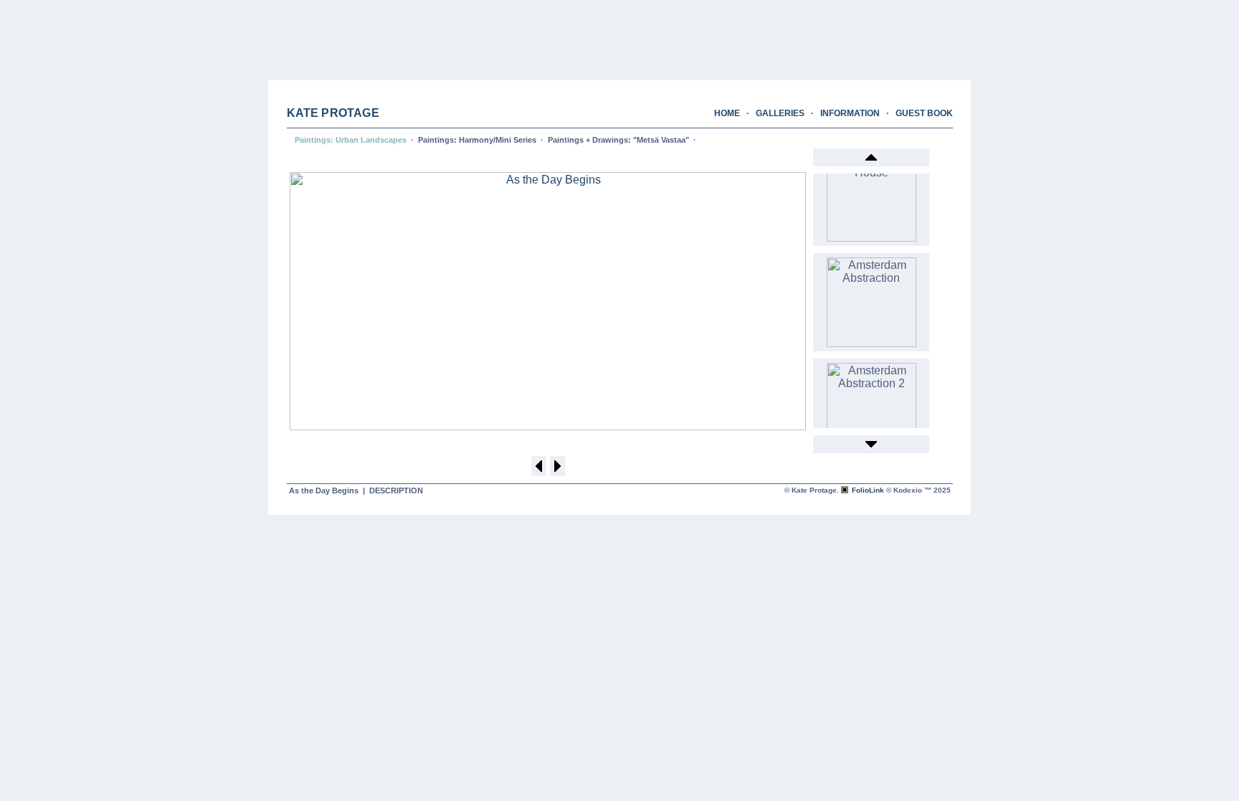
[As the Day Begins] (548, 426)
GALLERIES (780, 113)
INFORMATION (850, 113)
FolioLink (868, 490)
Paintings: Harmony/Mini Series (477, 140)
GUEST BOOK (924, 113)
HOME (727, 113)
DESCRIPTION (396, 490)
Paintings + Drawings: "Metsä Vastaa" (618, 140)
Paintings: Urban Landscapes (351, 140)
